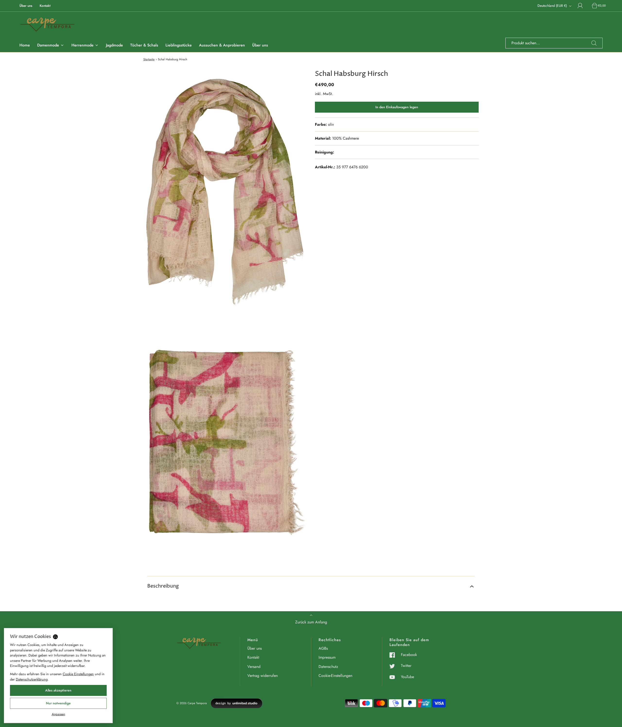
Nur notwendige (58, 703)
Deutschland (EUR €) (552, 5)
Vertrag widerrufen (262, 675)
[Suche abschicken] (594, 43)
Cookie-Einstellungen (335, 675)
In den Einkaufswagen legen (396, 107)
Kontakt (45, 5)
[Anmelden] (583, 5)
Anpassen (58, 714)
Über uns (25, 5)
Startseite (149, 59)
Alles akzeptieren (58, 690)
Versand (253, 666)
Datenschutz (328, 666)
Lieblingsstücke (178, 45)
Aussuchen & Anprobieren (222, 45)
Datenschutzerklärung (32, 679)
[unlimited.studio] (236, 703)
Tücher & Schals (144, 45)
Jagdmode (114, 45)
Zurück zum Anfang (311, 622)
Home (24, 45)
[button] (311, 586)
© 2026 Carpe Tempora (191, 703)
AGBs (323, 648)
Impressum (327, 657)
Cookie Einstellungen (78, 674)
